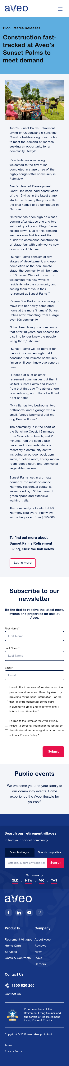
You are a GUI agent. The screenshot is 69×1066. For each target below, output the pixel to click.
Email (8, 667)
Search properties (49, 852)
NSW (28, 880)
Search (55, 862)
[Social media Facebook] (8, 912)
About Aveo (42, 939)
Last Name (11, 648)
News (38, 952)
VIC (41, 880)
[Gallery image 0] (34, 100)
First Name (11, 628)
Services (11, 952)
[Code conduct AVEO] (12, 1015)
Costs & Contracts (18, 958)
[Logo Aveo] (16, 8)
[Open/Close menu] (60, 8)
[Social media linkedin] (19, 912)
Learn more (21, 563)
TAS (54, 880)
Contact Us (13, 994)
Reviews (40, 945)
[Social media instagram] (40, 912)
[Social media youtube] (29, 912)
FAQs (38, 958)
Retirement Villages (18, 939)
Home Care (13, 945)
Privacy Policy (28, 735)
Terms (8, 1045)
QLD (15, 880)
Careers (40, 964)
